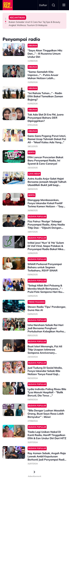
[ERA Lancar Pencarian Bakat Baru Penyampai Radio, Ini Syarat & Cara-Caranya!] (14, 156)
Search (53, 5)
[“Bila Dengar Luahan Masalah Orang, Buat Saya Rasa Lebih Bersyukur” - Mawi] (14, 409)
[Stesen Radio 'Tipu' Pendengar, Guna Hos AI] (14, 306)
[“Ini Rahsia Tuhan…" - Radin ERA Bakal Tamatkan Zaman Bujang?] (14, 92)
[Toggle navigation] (64, 5)
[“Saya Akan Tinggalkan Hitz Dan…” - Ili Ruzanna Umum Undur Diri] (14, 49)
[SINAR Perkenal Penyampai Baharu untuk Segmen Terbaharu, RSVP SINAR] (14, 263)
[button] (5, 18)
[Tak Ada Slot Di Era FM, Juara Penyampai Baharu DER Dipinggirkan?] (14, 113)
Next (34, 472)
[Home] (8, 5)
